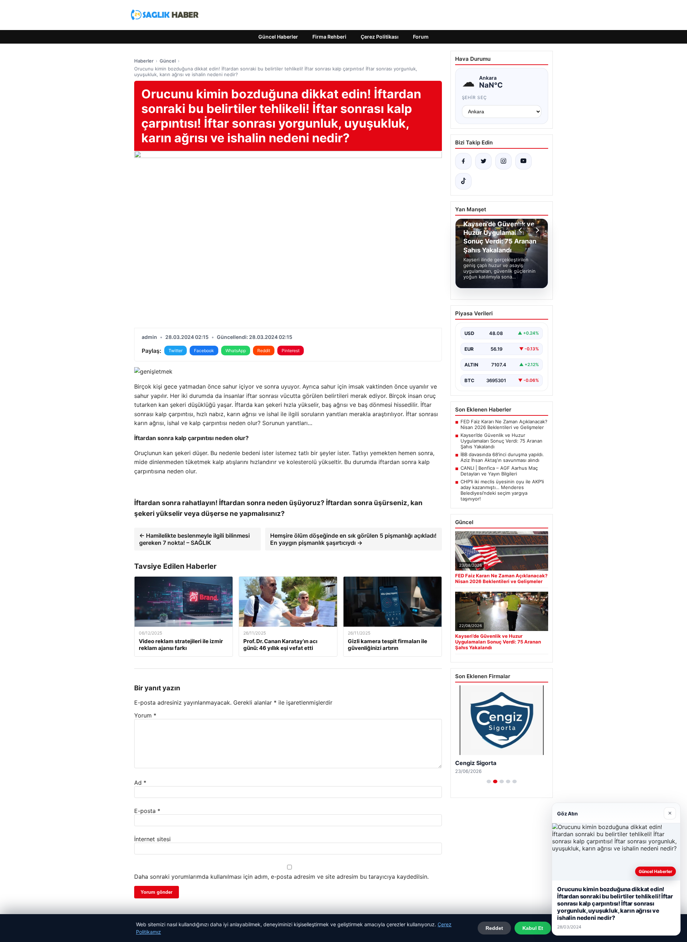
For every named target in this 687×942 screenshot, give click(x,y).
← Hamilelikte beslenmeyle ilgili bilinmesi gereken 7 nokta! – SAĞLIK (194, 539)
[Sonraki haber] (536, 230)
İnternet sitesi (152, 839)
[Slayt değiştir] (489, 781)
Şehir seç (474, 97)
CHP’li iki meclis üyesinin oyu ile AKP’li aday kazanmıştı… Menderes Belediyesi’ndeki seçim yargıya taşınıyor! (502, 490)
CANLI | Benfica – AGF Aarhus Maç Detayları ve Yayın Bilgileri (499, 471)
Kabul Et (532, 928)
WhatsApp (235, 350)
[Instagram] (503, 161)
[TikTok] (463, 181)
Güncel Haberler (278, 37)
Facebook (204, 350)
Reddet (494, 928)
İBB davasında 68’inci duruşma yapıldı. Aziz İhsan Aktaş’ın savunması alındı (502, 457)
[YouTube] (523, 161)
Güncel (168, 61)
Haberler (144, 61)
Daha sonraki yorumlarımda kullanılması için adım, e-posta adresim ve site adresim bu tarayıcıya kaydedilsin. (281, 876)
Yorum (145, 715)
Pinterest (290, 350)
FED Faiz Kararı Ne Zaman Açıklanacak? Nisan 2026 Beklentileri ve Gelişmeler (504, 424)
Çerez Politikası (380, 37)
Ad (140, 782)
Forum (421, 37)
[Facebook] (463, 161)
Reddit (263, 350)
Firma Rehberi (329, 37)
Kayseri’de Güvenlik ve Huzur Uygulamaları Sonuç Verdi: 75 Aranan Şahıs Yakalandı (501, 440)
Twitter (175, 350)
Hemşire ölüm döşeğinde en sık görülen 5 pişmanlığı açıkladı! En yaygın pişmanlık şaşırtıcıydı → (353, 539)
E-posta (147, 810)
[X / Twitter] (483, 161)
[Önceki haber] (521, 230)
